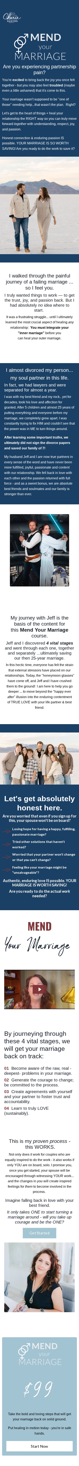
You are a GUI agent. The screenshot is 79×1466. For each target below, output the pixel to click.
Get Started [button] (39, 1233)
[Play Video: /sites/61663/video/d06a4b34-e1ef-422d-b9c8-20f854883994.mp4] (40, 989)
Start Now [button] (39, 1446)
